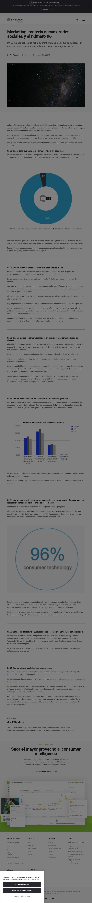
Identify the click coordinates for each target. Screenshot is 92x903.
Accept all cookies (22, 884)
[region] (22, 887)
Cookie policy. (35, 879)
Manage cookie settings (22, 896)
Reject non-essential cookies (22, 890)
